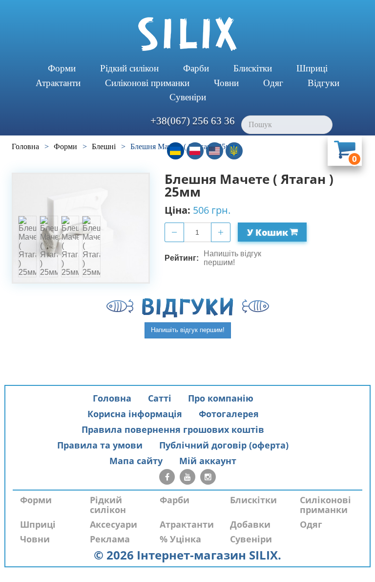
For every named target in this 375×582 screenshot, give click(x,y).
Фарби (196, 68)
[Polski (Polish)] (195, 150)
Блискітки (252, 68)
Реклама (110, 539)
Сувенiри (187, 97)
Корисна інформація (134, 414)
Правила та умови (100, 445)
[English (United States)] (214, 150)
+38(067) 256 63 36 (192, 121)
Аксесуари (113, 524)
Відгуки (323, 83)
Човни (226, 83)
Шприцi (312, 68)
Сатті (159, 398)
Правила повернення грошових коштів (173, 429)
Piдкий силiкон (129, 68)
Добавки (250, 524)
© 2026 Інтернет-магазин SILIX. (187, 555)
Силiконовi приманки (147, 83)
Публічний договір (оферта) (224, 445)
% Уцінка (180, 539)
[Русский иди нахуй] (234, 150)
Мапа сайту (136, 461)
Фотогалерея (229, 414)
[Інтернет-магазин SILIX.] (187, 34)
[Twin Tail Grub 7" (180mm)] (27, 246)
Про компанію (220, 398)
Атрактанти (58, 83)
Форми (62, 68)
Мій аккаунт (207, 461)
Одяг (273, 83)
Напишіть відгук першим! (232, 258)
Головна (112, 398)
